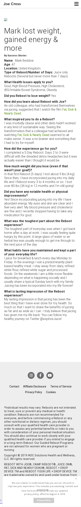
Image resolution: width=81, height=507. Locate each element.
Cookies (51, 392)
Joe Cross (12, 4)
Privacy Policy (33, 392)
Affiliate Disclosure (34, 386)
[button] (43, 486)
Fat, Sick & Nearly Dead (33, 135)
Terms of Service (61, 386)
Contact (14, 386)
